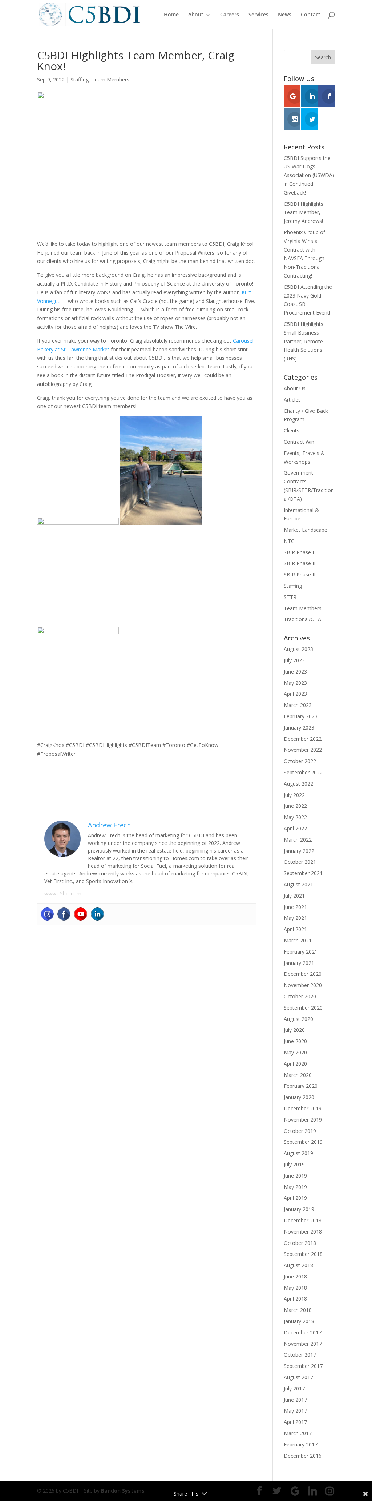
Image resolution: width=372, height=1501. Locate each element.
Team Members (110, 79)
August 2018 (298, 1265)
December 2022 (303, 738)
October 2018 (300, 1242)
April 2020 (295, 1063)
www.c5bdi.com (62, 893)
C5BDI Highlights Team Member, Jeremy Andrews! (303, 212)
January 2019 (299, 1209)
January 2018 (299, 1321)
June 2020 (295, 1041)
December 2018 (303, 1220)
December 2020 (303, 973)
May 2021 (295, 917)
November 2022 (303, 749)
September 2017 (303, 1365)
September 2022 (303, 772)
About (195, 15)
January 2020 (299, 1097)
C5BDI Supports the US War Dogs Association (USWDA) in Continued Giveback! (309, 175)
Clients (291, 430)
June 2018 (295, 1276)
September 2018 (303, 1253)
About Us (295, 388)
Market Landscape (305, 529)
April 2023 (295, 693)
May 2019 (295, 1186)
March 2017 (298, 1433)
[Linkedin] (97, 914)
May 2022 (295, 817)
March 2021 (298, 940)
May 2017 (295, 1410)
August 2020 (298, 1018)
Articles (292, 399)
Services (258, 15)
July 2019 (294, 1164)
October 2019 (300, 1130)
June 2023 (295, 671)
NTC (289, 541)
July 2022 (294, 794)
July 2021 (294, 895)
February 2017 (301, 1444)
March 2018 (298, 1309)
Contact (310, 15)
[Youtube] (80, 914)
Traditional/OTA (302, 619)
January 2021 (299, 962)
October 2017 (300, 1354)
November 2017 (303, 1343)
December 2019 (303, 1108)
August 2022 (298, 783)
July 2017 (294, 1388)
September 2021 (303, 873)
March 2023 (298, 705)
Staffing (79, 79)
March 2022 (298, 839)
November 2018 (303, 1231)
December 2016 (303, 1455)
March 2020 (298, 1074)
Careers (229, 15)
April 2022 (295, 828)
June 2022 (295, 805)
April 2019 (295, 1197)
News (284, 15)
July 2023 (294, 660)
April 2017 (295, 1421)
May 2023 (295, 682)
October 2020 (300, 996)
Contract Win (299, 441)
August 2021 (298, 884)
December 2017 (303, 1332)
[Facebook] (63, 914)
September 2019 (303, 1141)
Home (171, 15)
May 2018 (295, 1287)
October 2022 (300, 761)
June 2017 (295, 1399)
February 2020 (301, 1085)
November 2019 (303, 1119)
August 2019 (298, 1153)
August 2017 (298, 1377)
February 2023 (301, 716)
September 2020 (303, 1007)
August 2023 (298, 649)
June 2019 (295, 1175)
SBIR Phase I (299, 552)
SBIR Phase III (300, 574)
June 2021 (295, 906)
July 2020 (294, 1029)
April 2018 (295, 1298)
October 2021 (300, 861)
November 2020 (303, 985)
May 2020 (295, 1052)
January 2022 (299, 850)
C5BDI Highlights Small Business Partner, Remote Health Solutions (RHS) (303, 341)
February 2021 (301, 951)
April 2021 (295, 929)
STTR (290, 597)
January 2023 (299, 727)
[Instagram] (47, 914)
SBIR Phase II (299, 563)
